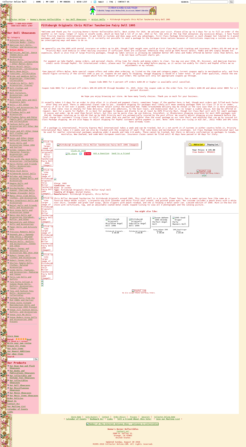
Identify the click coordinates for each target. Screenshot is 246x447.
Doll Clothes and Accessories (19, 89)
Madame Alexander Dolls (22, 193)
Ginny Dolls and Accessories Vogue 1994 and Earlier (22, 145)
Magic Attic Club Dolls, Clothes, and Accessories (23, 197)
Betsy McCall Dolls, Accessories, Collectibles (24, 67)
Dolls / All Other (19, 105)
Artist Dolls (16, 50)
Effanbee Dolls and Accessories (20, 113)
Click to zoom (78, 151)
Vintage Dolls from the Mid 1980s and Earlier (22, 299)
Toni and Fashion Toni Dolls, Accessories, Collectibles (22, 293)
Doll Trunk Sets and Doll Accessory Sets (23, 101)
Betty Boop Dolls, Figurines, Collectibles (23, 72)
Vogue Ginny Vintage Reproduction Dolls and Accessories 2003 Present (23, 305)
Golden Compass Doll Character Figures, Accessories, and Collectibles (20, 153)
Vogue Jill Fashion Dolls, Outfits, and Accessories (24, 311)
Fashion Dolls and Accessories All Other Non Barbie (24, 126)
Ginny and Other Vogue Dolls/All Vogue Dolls (22, 139)
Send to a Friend (121, 153)
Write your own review (19, 343)
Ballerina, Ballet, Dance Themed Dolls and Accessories (23, 54)
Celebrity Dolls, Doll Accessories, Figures (22, 84)
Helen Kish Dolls (19, 171)
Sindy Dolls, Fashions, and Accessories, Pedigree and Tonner (24, 272)
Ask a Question (101, 153)
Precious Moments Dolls (22, 232)
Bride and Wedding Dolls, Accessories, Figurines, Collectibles (23, 78)
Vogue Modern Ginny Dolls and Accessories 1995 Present (23, 319)
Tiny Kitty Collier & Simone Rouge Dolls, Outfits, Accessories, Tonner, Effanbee (22, 285)
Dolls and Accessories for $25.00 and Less (24, 108)
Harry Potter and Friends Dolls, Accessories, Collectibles (23, 166)
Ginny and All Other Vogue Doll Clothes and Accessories (24, 133)
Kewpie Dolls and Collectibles (19, 184)
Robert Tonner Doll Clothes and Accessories (23, 256)
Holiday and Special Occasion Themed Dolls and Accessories (24, 178)
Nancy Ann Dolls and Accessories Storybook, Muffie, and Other (22, 217)
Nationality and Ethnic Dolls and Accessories (22, 223)
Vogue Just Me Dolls (20, 315)
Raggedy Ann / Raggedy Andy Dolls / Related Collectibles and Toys (22, 236)
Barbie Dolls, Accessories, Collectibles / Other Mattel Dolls (24, 61)
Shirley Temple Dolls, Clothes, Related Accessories (22, 265)
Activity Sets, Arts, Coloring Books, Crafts (22, 41)
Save (89, 154)
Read (29, 339)
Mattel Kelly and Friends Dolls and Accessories (23, 206)
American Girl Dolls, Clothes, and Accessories (23, 46)
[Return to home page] (123, 14)
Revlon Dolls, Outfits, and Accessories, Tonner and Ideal (23, 243)
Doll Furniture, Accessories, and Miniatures (19, 95)
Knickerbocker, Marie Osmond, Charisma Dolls (22, 189)
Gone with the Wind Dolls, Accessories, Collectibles (24, 160)
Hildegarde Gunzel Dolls (23, 174)
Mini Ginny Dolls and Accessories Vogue (21, 211)
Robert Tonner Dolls (20, 260)
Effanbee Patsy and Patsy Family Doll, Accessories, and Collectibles (24, 119)
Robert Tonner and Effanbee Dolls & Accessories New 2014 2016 (24, 250)
